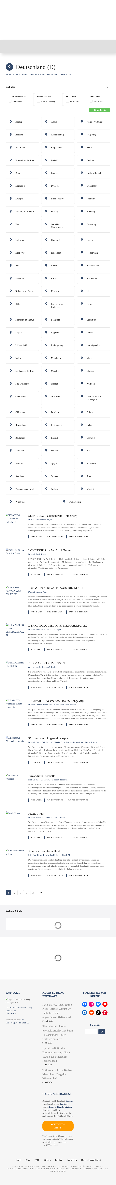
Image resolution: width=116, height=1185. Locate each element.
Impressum (72, 1160)
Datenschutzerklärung (91, 1160)
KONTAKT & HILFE (58, 1126)
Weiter (41, 892)
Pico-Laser (36, 574)
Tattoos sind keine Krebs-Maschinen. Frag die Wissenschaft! (57, 1074)
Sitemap (47, 1160)
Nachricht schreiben (14, 1020)
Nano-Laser (36, 537)
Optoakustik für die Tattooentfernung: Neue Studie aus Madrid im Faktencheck (56, 1054)
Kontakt (58, 1160)
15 (33, 893)
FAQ (36, 1160)
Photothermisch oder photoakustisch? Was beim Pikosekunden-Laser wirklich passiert (57, 1032)
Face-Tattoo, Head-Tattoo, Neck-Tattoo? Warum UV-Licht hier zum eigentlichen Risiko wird (57, 1011)
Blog (27, 1160)
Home (18, 1160)
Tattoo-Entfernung (79, 537)
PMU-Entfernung (55, 537)
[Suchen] (101, 1031)
